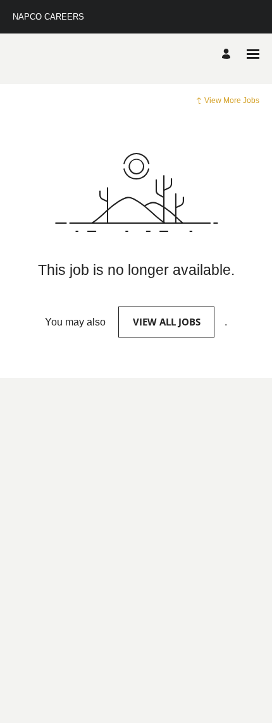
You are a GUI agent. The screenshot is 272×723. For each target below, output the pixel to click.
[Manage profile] (228, 54)
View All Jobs (167, 321)
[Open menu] (253, 54)
